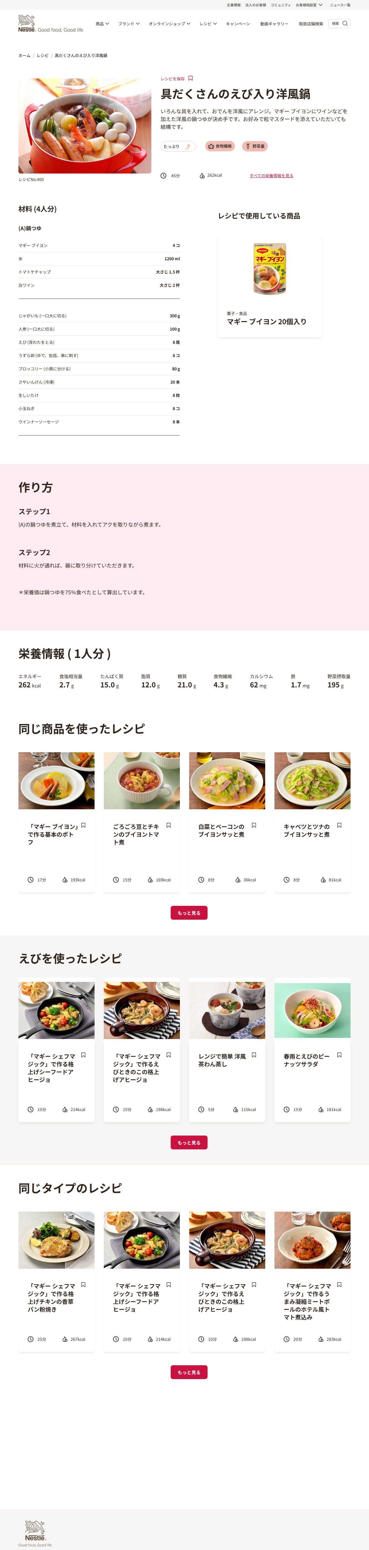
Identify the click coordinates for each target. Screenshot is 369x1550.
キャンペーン (238, 24)
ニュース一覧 (340, 4)
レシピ (205, 24)
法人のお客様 (255, 4)
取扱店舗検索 (311, 24)
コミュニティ (281, 4)
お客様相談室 (306, 4)
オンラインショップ (167, 24)
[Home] (52, 23)
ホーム (24, 55)
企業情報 (234, 4)
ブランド (126, 24)
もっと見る (189, 912)
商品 (100, 24)
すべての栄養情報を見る (271, 175)
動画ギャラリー (274, 24)
